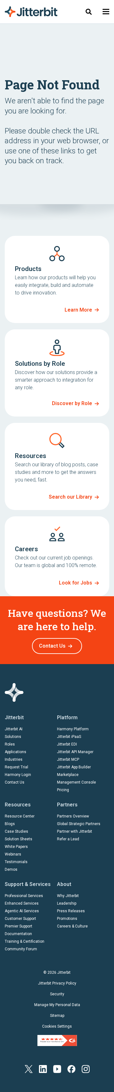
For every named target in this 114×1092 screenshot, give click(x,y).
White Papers (16, 846)
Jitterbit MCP (68, 759)
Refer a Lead (68, 839)
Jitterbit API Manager (75, 752)
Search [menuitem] (88, 12)
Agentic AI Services (22, 911)
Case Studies (16, 831)
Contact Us (52, 646)
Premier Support (18, 926)
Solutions (13, 736)
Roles (10, 744)
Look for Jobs (75, 583)
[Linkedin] (43, 1069)
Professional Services (24, 896)
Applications (15, 752)
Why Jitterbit (68, 896)
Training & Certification (24, 941)
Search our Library (70, 497)
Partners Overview (73, 816)
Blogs (10, 824)
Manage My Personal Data (57, 1005)
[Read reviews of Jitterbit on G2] (57, 1040)
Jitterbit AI (13, 729)
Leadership (66, 903)
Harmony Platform (73, 729)
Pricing (63, 790)
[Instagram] (86, 1069)
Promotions (67, 918)
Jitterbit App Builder (74, 767)
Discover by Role (72, 403)
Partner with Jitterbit (74, 831)
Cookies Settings (57, 1026)
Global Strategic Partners (78, 824)
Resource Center (20, 816)
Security (57, 994)
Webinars (13, 854)
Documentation (18, 934)
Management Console (76, 782)
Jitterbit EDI (67, 744)
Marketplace (68, 774)
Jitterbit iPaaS (69, 736)
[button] (106, 11)
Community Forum (21, 949)
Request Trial (16, 767)
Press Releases (71, 911)
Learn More (78, 310)
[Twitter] (29, 1069)
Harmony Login (18, 774)
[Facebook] (71, 1069)
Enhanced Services (22, 903)
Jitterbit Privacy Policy (57, 983)
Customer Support (20, 918)
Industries (13, 759)
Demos (11, 869)
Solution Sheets (18, 839)
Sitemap (57, 1015)
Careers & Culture (72, 926)
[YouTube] (57, 1069)
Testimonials (16, 862)
